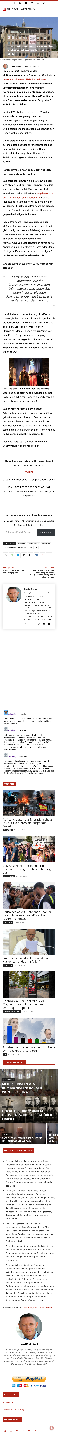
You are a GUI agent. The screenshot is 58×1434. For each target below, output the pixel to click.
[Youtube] (26, 3)
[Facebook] (25, 623)
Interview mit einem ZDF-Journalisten (24, 79)
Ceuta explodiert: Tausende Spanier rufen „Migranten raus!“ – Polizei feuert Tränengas (27, 915)
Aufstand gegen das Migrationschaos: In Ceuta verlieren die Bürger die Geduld (28, 823)
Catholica (8, 965)
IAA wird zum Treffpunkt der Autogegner (14, 571)
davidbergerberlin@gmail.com (38, 1307)
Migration (8, 830)
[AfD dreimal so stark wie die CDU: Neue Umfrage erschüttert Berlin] (29, 1031)
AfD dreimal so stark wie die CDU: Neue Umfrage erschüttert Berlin (29, 1048)
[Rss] (44, 3)
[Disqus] (29, 670)
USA (30, 547)
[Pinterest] (32, 3)
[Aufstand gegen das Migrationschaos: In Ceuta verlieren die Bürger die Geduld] (29, 803)
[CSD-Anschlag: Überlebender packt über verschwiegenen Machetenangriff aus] (29, 849)
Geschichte (7, 1107)
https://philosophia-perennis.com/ (36, 593)
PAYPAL (29, 472)
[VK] (36, 555)
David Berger (17, 66)
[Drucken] (24, 555)
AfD (5, 1054)
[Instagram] (13, 3)
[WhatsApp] (11, 555)
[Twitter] (20, 3)
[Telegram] (18, 555)
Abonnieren (46, 532)
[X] (5, 555)
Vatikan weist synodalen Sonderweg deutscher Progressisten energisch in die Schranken (42, 573)
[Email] (30, 555)
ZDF (36, 547)
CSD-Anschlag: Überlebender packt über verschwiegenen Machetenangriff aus (28, 869)
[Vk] (38, 3)
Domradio (21, 544)
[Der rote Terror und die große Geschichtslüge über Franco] (29, 1114)
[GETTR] (30, 623)
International (8, 1080)
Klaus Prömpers (10, 547)
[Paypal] (39, 623)
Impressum (8, 1402)
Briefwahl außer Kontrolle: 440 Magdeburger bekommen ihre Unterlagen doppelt (23, 1004)
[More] (49, 555)
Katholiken (46, 544)
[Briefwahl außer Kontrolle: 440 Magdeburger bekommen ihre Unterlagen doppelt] (29, 984)
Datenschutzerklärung (13, 1409)
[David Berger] (6, 66)
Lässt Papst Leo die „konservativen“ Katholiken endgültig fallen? (26, 959)
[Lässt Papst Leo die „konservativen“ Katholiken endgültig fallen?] (29, 942)
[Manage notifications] (52, 1428)
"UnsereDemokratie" (12, 1011)
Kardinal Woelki (33, 544)
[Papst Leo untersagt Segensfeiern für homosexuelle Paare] (23, 1137)
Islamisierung (9, 876)
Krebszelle (22, 547)
